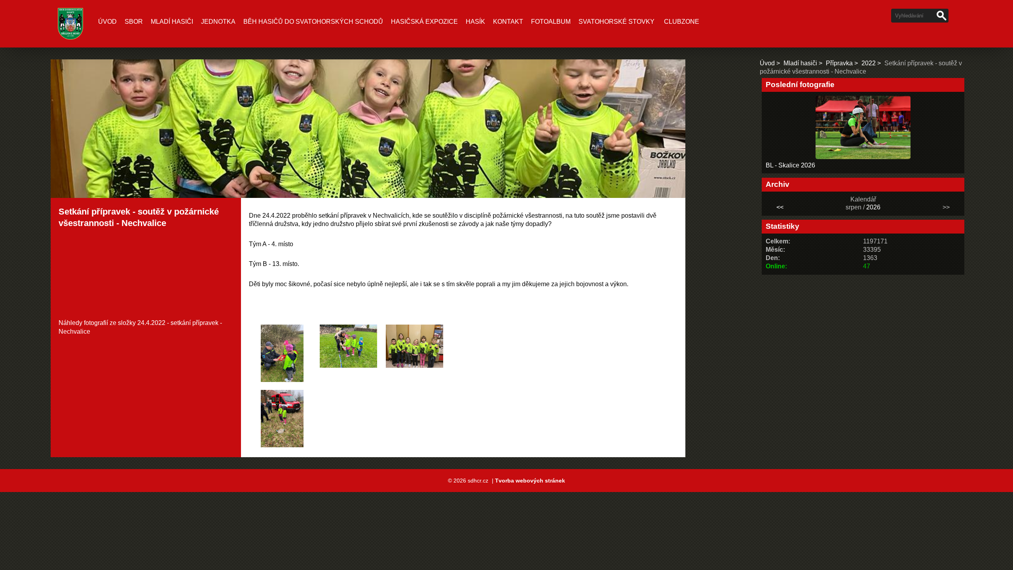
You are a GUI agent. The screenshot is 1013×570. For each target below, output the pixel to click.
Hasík (475, 21)
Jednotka (218, 21)
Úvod (107, 21)
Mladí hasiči (172, 21)
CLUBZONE (681, 21)
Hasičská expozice (424, 21)
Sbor (134, 21)
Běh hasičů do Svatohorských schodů (313, 21)
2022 (868, 63)
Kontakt (508, 21)
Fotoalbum (551, 21)
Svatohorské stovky (616, 21)
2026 (873, 207)
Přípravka (839, 63)
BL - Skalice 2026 (790, 165)
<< (779, 207)
